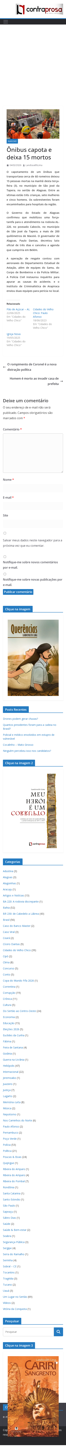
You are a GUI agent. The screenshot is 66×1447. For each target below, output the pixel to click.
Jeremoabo (9, 1078)
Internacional (10, 1072)
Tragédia (8, 1278)
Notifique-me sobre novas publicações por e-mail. (32, 582)
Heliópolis (8, 1065)
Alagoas (12, 141)
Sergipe (7, 1248)
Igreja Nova (14, 334)
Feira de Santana (13, 1047)
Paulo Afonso (11, 1126)
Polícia (7, 1144)
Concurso (8, 968)
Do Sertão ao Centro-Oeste (19, 1011)
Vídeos (7, 1303)
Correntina (9, 986)
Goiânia (7, 1053)
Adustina (8, 871)
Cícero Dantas (11, 944)
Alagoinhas (9, 883)
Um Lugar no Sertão (15, 1296)
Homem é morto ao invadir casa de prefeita (34, 381)
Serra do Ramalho (13, 1254)
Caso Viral (9, 932)
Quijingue (8, 1163)
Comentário (12, 429)
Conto (6, 974)
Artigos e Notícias (13, 895)
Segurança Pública (14, 1242)
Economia (9, 1017)
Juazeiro (7, 1084)
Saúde (6, 1224)
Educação (8, 1023)
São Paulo (9, 1205)
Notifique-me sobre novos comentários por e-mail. (30, 565)
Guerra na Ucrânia (13, 1059)
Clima (6, 962)
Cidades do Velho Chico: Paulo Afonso (43, 313)
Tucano (7, 1284)
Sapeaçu (8, 1211)
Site (5, 515)
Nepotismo (9, 1114)
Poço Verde (10, 1138)
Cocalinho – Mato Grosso (18, 744)
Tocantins (9, 1272)
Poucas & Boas (12, 1157)
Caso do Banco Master (16, 926)
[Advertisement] (33, 59)
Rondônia (8, 1187)
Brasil (6, 919)
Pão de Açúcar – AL (18, 309)
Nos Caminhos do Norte (17, 1120)
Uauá (6, 1290)
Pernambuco (10, 1132)
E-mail (8, 497)
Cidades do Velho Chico (17, 950)
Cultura (7, 1005)
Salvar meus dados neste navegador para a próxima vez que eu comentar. (32, 543)
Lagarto (7, 1096)
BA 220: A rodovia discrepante (21, 901)
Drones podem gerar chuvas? (20, 718)
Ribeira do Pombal (14, 1181)
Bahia (6, 907)
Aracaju (7, 889)
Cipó (5, 956)
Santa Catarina (11, 1193)
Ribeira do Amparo (14, 1169)
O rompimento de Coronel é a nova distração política (31, 367)
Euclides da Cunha (13, 1035)
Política (7, 1151)
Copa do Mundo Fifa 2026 (18, 980)
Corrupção (9, 992)
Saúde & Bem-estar (14, 1230)
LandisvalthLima (34, 165)
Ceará (6, 938)
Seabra (7, 1236)
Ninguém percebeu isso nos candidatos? (27, 751)
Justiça (7, 1090)
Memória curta (12, 1102)
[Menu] (5, 22)
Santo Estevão (11, 1199)
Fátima (7, 1041)
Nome (8, 480)
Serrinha (8, 1260)
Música (7, 1108)
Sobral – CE (9, 1266)
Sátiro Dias (9, 1217)
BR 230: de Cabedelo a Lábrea (21, 913)
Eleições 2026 (11, 1029)
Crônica (7, 999)
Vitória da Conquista (15, 1309)
